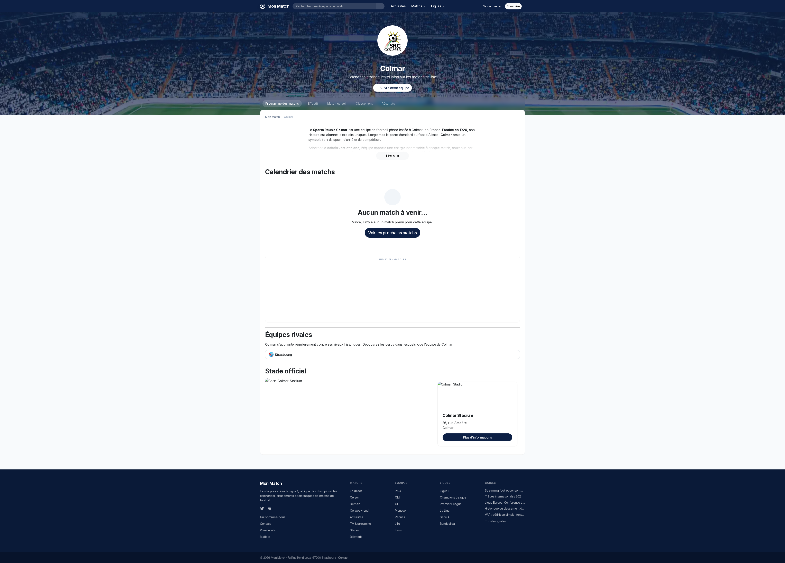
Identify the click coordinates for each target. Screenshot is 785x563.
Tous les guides (496, 521)
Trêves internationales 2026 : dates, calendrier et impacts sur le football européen (505, 496)
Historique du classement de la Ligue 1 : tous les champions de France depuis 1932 (505, 508)
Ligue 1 (444, 491)
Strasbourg (283, 355)
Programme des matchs (282, 103)
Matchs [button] (417, 6)
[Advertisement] (390, 291)
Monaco (400, 510)
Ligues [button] (436, 6)
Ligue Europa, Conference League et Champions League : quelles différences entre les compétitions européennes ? (505, 502)
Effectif (313, 103)
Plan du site (268, 530)
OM (397, 497)
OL (397, 504)
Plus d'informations (477, 437)
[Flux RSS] (276, 508)
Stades (355, 530)
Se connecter (492, 6)
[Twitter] (262, 508)
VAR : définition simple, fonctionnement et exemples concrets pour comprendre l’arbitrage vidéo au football (505, 514)
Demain (355, 504)
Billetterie (356, 536)
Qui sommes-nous (272, 517)
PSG (398, 491)
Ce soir (355, 497)
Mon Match (272, 117)
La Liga (445, 510)
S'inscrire (513, 6)
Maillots (265, 536)
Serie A (445, 517)
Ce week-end (359, 510)
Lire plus (392, 156)
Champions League (453, 497)
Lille (397, 523)
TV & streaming (360, 523)
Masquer (400, 259)
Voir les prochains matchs (392, 232)
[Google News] (269, 508)
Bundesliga (447, 523)
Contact (265, 523)
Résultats (388, 103)
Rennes (400, 517)
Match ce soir (337, 103)
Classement (364, 103)
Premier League (451, 504)
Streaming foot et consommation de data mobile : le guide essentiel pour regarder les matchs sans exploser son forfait (505, 490)
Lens (398, 530)
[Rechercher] (380, 6)
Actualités (398, 6)
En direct (356, 491)
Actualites (356, 517)
